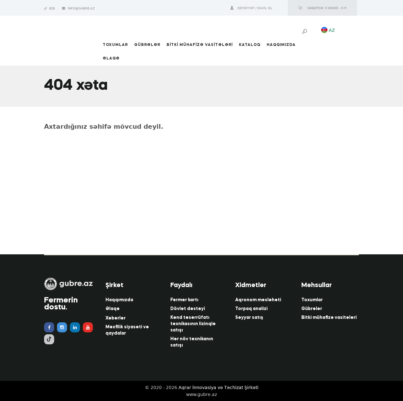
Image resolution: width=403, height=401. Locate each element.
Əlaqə (112, 309)
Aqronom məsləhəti (258, 300)
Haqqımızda (119, 300)
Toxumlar (312, 300)
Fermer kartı (184, 300)
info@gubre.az (81, 8)
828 (52, 8)
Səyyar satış (249, 317)
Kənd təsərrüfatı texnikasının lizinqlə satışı (193, 323)
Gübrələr (311, 309)
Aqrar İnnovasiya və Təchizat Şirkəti (218, 387)
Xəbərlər (115, 318)
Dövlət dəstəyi (187, 309)
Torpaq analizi (251, 309)
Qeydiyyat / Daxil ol (254, 8)
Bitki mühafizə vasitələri (329, 317)
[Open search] (305, 31)
